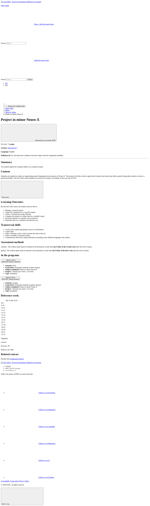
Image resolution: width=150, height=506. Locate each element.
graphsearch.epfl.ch (17, 359)
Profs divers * (12, 148)
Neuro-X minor (10, 112)
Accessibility (5, 481)
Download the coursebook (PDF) (45, 140)
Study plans (5, 5)
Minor (7, 110)
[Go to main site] (21, 104)
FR (6, 83)
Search (3, 43)
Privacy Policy (24, 481)
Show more (5, 197)
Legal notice (14, 481)
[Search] (17, 77)
